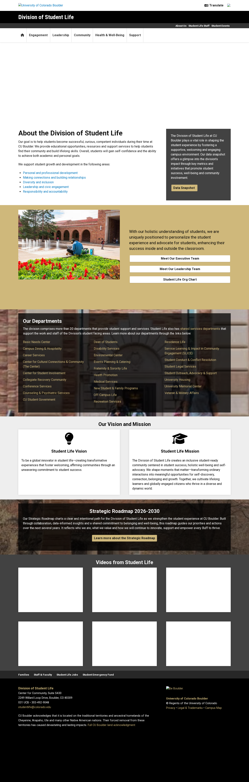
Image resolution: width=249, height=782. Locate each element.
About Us (181, 25)
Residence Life (175, 342)
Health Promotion (105, 375)
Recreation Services (107, 401)
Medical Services (105, 382)
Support (135, 35)
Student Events (220, 25)
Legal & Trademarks (190, 708)
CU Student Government (39, 399)
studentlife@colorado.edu (34, 707)
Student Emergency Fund (98, 674)
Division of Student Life (46, 17)
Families (23, 674)
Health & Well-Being (109, 35)
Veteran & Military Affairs (182, 393)
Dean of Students (105, 342)
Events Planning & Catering (112, 362)
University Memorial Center (183, 386)
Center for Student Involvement (44, 373)
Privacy (170, 708)
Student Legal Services (180, 366)
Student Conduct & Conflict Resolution (190, 360)
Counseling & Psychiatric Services (46, 393)
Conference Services (37, 386)
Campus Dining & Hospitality (42, 348)
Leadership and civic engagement (46, 187)
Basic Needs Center (36, 342)
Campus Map (213, 708)
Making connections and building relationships (54, 177)
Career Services (34, 355)
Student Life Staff (199, 25)
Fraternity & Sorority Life (110, 368)
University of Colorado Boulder (187, 698)
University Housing (177, 380)
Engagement (38, 35)
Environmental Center (108, 355)
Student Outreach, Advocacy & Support (191, 373)
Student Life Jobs (67, 674)
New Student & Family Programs (116, 388)
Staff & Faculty (43, 674)
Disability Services (106, 348)
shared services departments (200, 329)
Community (82, 35)
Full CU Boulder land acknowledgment (111, 725)
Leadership (61, 35)
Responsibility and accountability (45, 191)
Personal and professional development (50, 173)
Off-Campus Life (105, 395)
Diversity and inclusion (38, 182)
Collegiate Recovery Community (44, 380)
